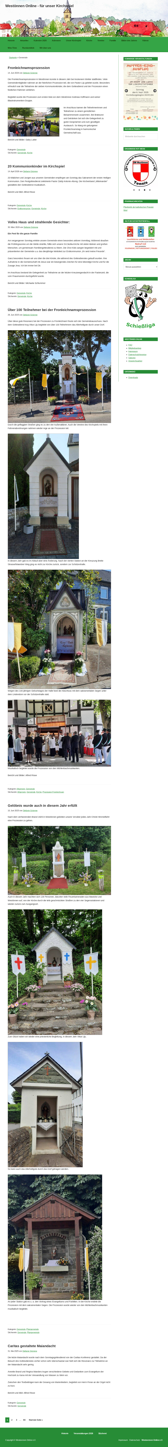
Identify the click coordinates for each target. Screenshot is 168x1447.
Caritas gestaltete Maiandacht (32, 1346)
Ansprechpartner (135, 361)
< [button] (126, 91)
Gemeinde (21, 150)
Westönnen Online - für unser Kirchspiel (39, 6)
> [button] (155, 91)
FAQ (130, 345)
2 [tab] (139, 190)
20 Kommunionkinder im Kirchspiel (36, 166)
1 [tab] (134, 190)
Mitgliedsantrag (134, 348)
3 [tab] (144, 190)
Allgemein (21, 789)
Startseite (13, 58)
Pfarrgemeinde (32, 1329)
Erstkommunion (24, 209)
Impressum (133, 351)
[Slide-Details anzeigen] (140, 87)
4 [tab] (150, 190)
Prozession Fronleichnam (53, 792)
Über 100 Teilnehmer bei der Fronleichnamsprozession (52, 310)
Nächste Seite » (36, 1420)
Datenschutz (134, 1440)
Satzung (131, 358)
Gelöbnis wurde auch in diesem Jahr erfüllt (42, 805)
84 (25, 1420)
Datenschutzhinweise (137, 355)
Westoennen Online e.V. (26, 1440)
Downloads (133, 378)
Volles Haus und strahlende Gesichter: (39, 222)
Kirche (29, 153)
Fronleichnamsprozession (29, 68)
